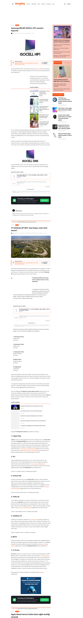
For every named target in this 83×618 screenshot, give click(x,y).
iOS (31, 519)
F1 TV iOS (42, 555)
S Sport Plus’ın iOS (24, 448)
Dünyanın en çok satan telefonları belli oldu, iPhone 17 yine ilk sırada (62, 56)
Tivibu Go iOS (22, 507)
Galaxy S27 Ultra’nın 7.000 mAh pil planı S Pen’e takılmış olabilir (64, 126)
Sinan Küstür (15, 33)
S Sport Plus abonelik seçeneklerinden (30, 450)
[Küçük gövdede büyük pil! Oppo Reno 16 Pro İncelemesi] (62, 72)
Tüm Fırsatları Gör (30, 189)
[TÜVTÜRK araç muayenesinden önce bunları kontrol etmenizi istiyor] (54, 99)
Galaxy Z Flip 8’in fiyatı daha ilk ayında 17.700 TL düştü (65, 135)
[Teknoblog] (20, 4)
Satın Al (18, 177)
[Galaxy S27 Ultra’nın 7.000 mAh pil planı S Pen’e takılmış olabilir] (54, 126)
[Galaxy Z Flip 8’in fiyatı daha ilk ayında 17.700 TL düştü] (54, 135)
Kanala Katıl (44, 200)
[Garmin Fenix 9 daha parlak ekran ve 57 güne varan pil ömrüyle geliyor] (54, 116)
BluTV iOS (43, 544)
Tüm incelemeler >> (68, 62)
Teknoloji (17, 25)
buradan (42, 572)
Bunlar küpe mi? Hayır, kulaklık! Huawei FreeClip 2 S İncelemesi (62, 89)
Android (33, 448)
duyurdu (37, 68)
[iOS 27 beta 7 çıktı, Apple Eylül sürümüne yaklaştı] (54, 109)
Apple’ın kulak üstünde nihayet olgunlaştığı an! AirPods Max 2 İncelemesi (60, 85)
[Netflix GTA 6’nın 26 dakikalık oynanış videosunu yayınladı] (62, 32)
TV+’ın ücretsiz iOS (34, 464)
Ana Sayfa (12, 25)
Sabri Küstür (15, 233)
